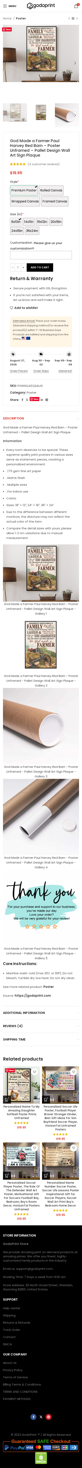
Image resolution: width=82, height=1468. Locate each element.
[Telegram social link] (46, 399)
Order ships (41, 371)
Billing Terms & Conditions (22, 1384)
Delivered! (65, 371)
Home (7, 18)
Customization (21, 242)
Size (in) (16, 214)
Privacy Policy (12, 1370)
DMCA (7, 1344)
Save (8, 29)
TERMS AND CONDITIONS (20, 1392)
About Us (10, 1363)
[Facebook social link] (22, 399)
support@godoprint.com (34, 1269)
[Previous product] (69, 18)
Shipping (9, 1315)
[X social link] (27, 399)
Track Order (11, 1330)
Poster (21, 18)
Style (14, 182)
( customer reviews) (44, 164)
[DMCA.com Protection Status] (41, 1458)
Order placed (18, 371)
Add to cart (40, 267)
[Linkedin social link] (41, 399)
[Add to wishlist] (34, 1071)
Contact (9, 1337)
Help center (11, 1308)
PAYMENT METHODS (17, 1399)
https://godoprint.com (33, 995)
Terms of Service (15, 1377)
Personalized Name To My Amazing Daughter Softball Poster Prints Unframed (21, 1112)
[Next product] (77, 18)
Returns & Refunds (16, 1322)
